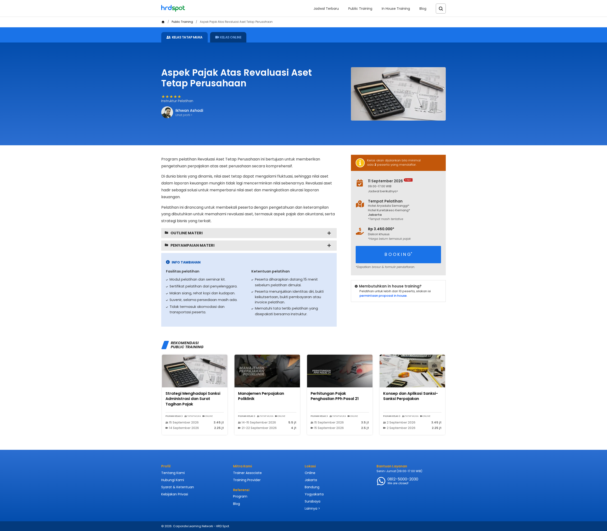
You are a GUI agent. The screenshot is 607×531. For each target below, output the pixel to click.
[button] (402, 191)
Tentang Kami (173, 472)
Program (240, 496)
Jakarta (311, 480)
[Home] (163, 22)
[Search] (441, 9)
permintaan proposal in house (383, 295)
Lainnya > (312, 508)
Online (310, 472)
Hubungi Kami (172, 480)
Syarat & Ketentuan (177, 487)
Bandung (312, 487)
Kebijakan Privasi (174, 494)
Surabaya (312, 501)
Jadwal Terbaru (326, 8)
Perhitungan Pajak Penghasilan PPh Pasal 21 (335, 396)
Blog (422, 8)
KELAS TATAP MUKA (187, 37)
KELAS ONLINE (230, 37)
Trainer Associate (247, 472)
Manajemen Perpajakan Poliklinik (261, 396)
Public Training (360, 8)
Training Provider (247, 480)
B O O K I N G (398, 254)
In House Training (396, 8)
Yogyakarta (314, 494)
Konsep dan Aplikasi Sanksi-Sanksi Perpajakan (410, 396)
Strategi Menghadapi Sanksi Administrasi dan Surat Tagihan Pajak (193, 399)
